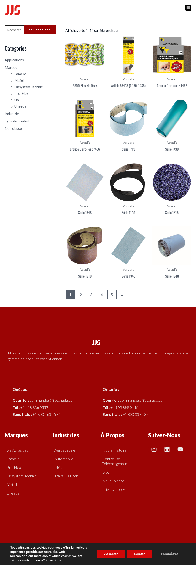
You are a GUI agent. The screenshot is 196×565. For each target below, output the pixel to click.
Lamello (20, 74)
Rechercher (40, 29)
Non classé (13, 129)
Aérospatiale (64, 450)
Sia (16, 100)
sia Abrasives (17, 450)
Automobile (63, 458)
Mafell (19, 81)
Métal (59, 467)
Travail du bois (66, 476)
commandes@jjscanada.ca (51, 400)
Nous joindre (113, 480)
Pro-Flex (21, 93)
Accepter (111, 554)
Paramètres (169, 554)
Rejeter (139, 554)
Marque (11, 67)
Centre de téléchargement (115, 461)
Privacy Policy (113, 489)
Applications (14, 60)
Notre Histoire (114, 450)
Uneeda (20, 106)
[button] (188, 8)
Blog (105, 472)
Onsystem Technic (28, 87)
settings (55, 560)
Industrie (12, 114)
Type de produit (17, 121)
